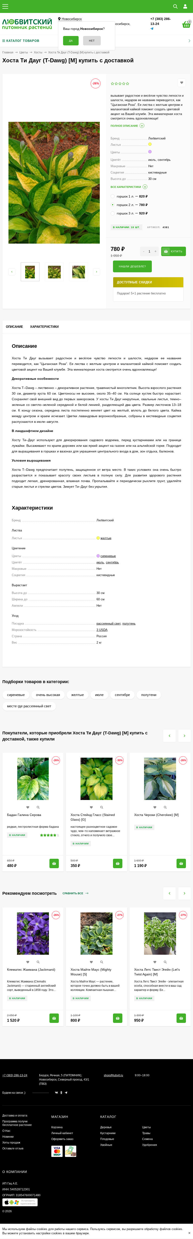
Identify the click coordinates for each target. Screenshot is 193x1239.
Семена (147, 1139)
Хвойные (106, 1145)
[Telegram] (152, 28)
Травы (146, 1133)
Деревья (106, 1127)
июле (99, 695)
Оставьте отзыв (12, 1148)
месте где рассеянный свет (29, 706)
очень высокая (48, 695)
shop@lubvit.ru (113, 1075)
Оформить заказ (62, 1139)
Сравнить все (73, 893)
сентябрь (112, 562)
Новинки (8, 1136)
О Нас (6, 1130)
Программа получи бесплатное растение (17, 1123)
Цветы (23, 52)
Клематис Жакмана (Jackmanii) (31, 969)
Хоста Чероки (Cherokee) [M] (156, 815)
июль (100, 562)
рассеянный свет (108, 623)
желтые (77, 695)
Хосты (38, 52)
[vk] (56, 1092)
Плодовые (107, 1139)
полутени (148, 695)
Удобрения (149, 1145)
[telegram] (66, 1092)
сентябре (122, 695)
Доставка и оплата (14, 1115)
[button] (20, 1203)
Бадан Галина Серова (24, 815)
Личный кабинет (62, 1133)
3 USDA (102, 630)
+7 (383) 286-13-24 (14, 1075)
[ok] (61, 1092)
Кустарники (108, 1133)
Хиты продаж (11, 1142)
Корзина (57, 1127)
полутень (129, 623)
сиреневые (16, 695)
